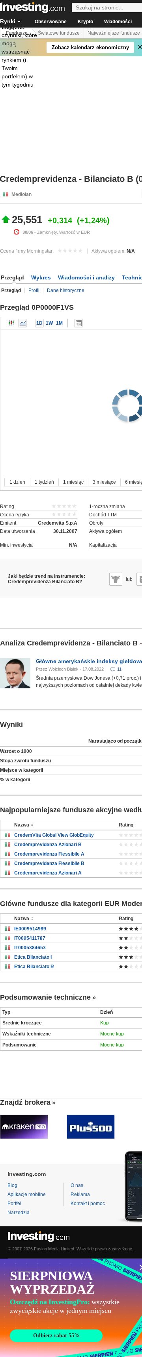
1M (59, 323)
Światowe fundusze (59, 33)
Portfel (14, 1203)
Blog (12, 1185)
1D (39, 323)
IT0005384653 (30, 947)
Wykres (41, 277)
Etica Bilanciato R (34, 966)
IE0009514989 (30, 929)
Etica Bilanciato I (33, 957)
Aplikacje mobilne (26, 1194)
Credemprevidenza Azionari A (48, 873)
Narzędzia (18, 1212)
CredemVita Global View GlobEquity (54, 835)
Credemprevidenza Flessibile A (49, 854)
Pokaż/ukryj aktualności (78, 323)
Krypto (85, 21)
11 (119, 669)
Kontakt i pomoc (88, 1203)
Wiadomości (118, 21)
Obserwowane (51, 21)
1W (49, 323)
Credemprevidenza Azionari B (48, 844)
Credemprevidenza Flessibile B (49, 863)
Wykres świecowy (11, 323)
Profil (33, 290)
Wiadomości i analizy (86, 277)
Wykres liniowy (22, 323)
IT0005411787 (29, 938)
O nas (77, 1185)
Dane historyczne (65, 290)
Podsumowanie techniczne (45, 997)
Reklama (80, 1194)
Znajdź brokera (25, 1102)
